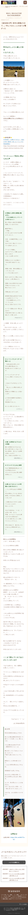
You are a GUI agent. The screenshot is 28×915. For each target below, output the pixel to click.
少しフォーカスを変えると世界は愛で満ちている (16, 879)
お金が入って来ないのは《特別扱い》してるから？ (16, 870)
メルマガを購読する (14, 862)
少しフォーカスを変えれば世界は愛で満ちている (16, 874)
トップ (2, 6)
